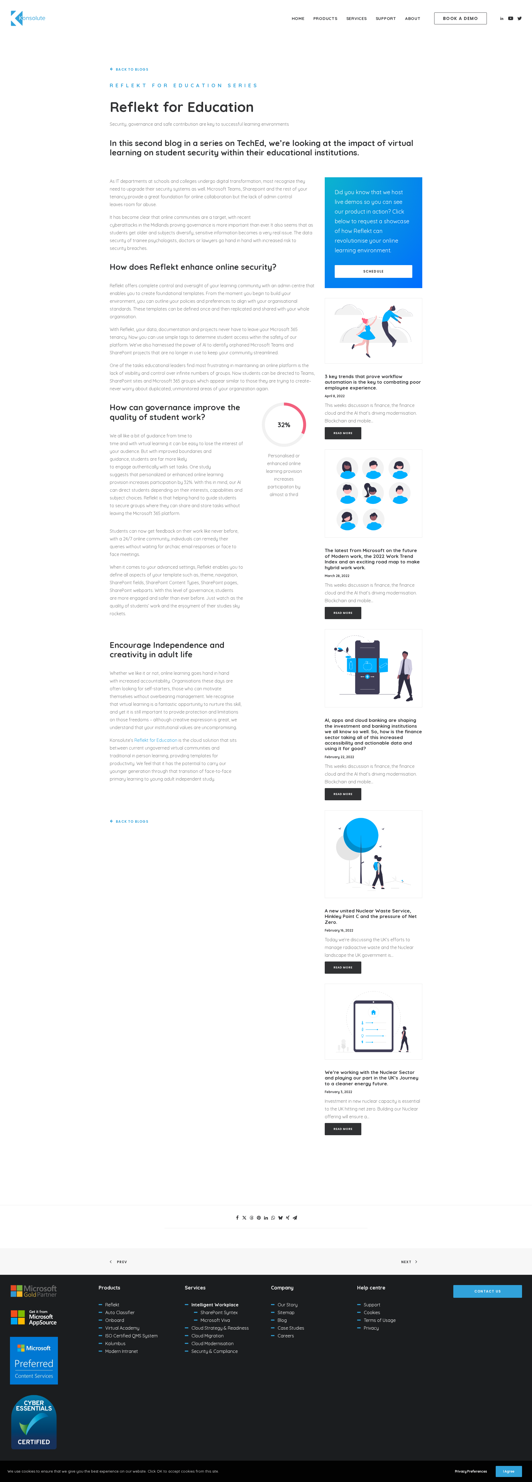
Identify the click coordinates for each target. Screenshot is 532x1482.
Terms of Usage (380, 1320)
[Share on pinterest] (258, 1217)
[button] (462, 18)
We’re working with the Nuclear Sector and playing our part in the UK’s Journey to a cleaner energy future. (371, 1077)
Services (356, 18)
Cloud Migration (207, 1336)
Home (298, 18)
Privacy (371, 1328)
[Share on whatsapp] (273, 1217)
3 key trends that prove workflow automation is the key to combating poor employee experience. (373, 382)
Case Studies (291, 1328)
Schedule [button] (373, 271)
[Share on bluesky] (280, 1217)
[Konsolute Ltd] (28, 18)
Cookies (372, 1312)
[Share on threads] (251, 1217)
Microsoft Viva (215, 1320)
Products (325, 18)
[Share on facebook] (237, 1217)
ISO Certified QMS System (131, 1336)
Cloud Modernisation (212, 1343)
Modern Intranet (121, 1351)
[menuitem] (298, 18)
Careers (286, 1336)
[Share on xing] (287, 1217)
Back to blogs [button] (132, 69)
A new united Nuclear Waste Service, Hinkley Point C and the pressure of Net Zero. (371, 916)
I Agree (509, 1471)
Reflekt (112, 1304)
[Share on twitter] (244, 1217)
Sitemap (286, 1312)
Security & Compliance (214, 1351)
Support (386, 18)
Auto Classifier (120, 1312)
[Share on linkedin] (266, 1217)
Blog (282, 1320)
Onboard (114, 1320)
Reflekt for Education (155, 740)
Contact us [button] (487, 1291)
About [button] (413, 18)
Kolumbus (115, 1343)
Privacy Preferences (471, 1471)
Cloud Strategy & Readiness (220, 1328)
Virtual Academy (122, 1328)
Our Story (288, 1304)
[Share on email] (294, 1217)
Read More (343, 433)
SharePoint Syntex (219, 1312)
